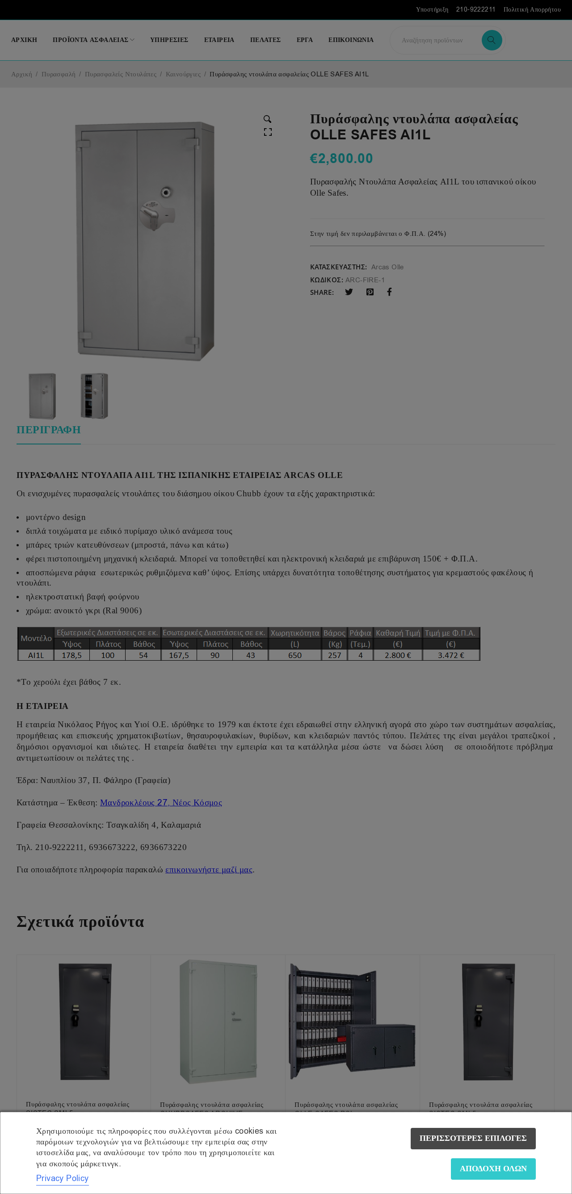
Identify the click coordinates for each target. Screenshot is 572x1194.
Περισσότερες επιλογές (473, 1138)
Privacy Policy (62, 1178)
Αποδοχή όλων (493, 1168)
